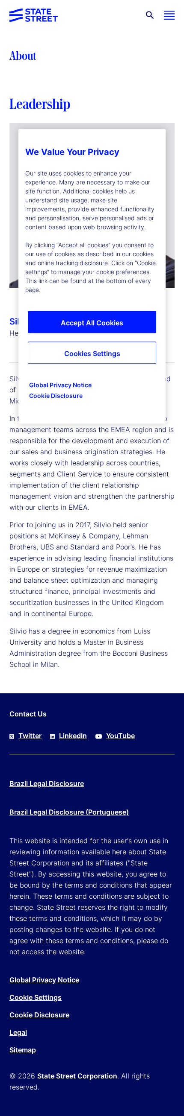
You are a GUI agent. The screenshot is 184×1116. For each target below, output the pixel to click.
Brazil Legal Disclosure (46, 783)
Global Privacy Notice (44, 980)
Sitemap (22, 1050)
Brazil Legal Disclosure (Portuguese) (69, 812)
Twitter (30, 735)
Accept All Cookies (92, 322)
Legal (18, 1032)
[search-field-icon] (150, 15)
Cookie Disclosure (39, 1015)
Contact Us (28, 714)
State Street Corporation (77, 1076)
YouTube (120, 735)
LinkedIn (73, 735)
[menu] (169, 15)
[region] (92, 276)
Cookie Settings (35, 997)
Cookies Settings (92, 353)
